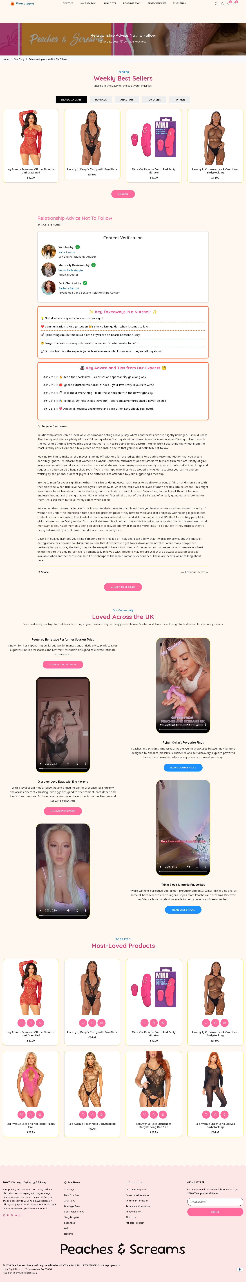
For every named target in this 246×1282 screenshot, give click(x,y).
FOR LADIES (154, 99)
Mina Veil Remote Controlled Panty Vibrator (154, 171)
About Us (131, 1217)
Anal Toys (69, 1200)
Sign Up (215, 1211)
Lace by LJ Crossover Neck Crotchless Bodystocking (215, 171)
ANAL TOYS (127, 99)
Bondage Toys (72, 1206)
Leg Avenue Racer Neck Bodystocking (92, 1123)
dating (98, 439)
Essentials (70, 1222)
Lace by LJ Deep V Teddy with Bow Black (92, 169)
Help (67, 1228)
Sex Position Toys (74, 1211)
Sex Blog (19, 59)
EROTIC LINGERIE (71, 99)
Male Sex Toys (72, 1195)
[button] (237, 154)
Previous (190, 572)
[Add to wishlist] (21, 1023)
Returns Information (137, 1200)
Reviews (69, 1233)
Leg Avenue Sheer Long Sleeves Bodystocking (215, 1125)
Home (6, 59)
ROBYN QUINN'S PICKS (183, 767)
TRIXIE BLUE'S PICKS (183, 909)
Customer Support (136, 1189)
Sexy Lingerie (71, 1217)
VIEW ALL (123, 193)
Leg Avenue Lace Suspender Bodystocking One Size (153, 1125)
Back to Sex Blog (124, 586)
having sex (75, 508)
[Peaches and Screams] (22, 3)
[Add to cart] (31, 1023)
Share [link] (45, 572)
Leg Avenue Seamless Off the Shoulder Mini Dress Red (31, 171)
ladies (130, 456)
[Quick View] (40, 1023)
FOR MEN (180, 99)
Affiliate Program (135, 1222)
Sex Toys (69, 1189)
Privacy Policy (133, 1211)
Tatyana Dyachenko (54, 426)
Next (201, 572)
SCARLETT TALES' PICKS (63, 664)
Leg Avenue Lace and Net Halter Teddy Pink (30, 1125)
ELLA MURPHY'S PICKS (62, 811)
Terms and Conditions (138, 1206)
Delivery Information (137, 1195)
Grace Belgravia (28, 1272)
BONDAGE (101, 99)
